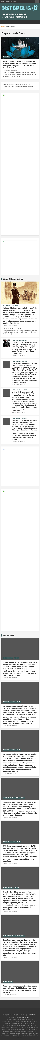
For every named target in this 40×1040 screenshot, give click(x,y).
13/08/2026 (15, 384)
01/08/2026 (6, 774)
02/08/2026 (15, 441)
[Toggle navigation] (3, 22)
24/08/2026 (6, 325)
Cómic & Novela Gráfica (13, 279)
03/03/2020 (6, 70)
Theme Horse (32, 1015)
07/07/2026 (6, 995)
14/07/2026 (6, 911)
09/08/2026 (6, 677)
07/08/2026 (15, 413)
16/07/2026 (6, 863)
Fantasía (6, 57)
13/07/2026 (6, 957)
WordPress (25, 1017)
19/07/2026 (6, 817)
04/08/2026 (6, 725)
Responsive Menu (37, 1)
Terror (16, 658)
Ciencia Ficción (8, 798)
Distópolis (14, 70)
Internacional (8, 635)
